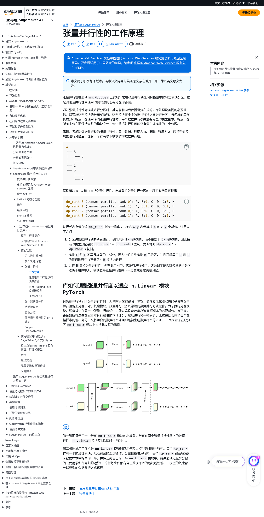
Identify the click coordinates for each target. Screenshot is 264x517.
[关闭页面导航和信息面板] (256, 57)
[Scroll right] (153, 12)
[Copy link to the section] (59, 286)
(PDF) (79, 67)
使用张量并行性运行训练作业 (99, 488)
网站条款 (93, 511)
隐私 (82, 511)
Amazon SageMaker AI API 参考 (229, 90)
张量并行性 (87, 494)
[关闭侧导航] (52, 20)
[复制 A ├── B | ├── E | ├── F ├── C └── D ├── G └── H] (186, 147)
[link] (114, 25)
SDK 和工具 (217, 95)
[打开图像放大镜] (66, 427)
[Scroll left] (95, 12)
